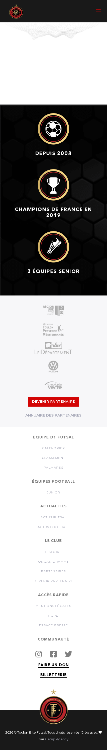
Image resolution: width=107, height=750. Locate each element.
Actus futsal (53, 517)
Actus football (54, 527)
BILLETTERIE (53, 675)
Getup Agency (56, 739)
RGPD (53, 615)
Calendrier (53, 448)
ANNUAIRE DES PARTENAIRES (53, 415)
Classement (53, 458)
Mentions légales (53, 606)
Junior (53, 492)
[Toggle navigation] (85, 11)
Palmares (53, 467)
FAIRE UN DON (53, 665)
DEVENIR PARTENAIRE (53, 401)
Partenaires (53, 571)
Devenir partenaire (53, 581)
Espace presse (53, 625)
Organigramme (53, 561)
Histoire (53, 552)
